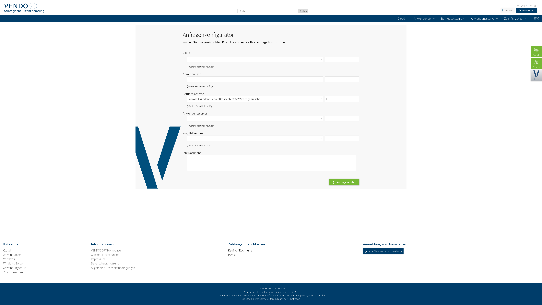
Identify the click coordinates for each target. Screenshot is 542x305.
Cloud (401, 18)
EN (531, 6)
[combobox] (255, 59)
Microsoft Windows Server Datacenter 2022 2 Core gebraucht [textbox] (224, 99)
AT (522, 6)
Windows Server (13, 263)
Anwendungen (423, 18)
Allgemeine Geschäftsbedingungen (113, 268)
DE (518, 6)
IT (535, 6)
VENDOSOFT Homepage (106, 250)
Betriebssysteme (451, 18)
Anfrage (536, 67)
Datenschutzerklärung (105, 263)
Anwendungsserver (483, 18)
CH (526, 6)
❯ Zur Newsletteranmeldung (383, 251)
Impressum (98, 259)
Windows (9, 259)
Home (536, 79)
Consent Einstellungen (105, 255)
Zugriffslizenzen (514, 18)
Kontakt (536, 55)
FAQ (536, 18)
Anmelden (509, 10)
